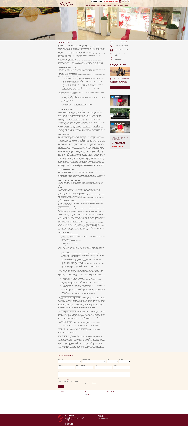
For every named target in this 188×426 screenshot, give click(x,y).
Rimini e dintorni (118, 5)
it (120, 1)
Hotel (88, 5)
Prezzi (103, 5)
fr (129, 1)
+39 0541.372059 (97, 1)
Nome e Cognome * (81, 365)
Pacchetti (109, 5)
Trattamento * (61, 365)
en (123, 1)
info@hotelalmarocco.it (111, 1)
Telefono (115, 365)
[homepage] (65, 5)
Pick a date (80, 361)
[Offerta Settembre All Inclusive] (120, 71)
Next (129, 71)
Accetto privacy (64, 379)
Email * (96, 365)
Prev (111, 71)
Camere (93, 5)
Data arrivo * (61, 359)
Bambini (121, 359)
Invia (61, 386)
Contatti (126, 5)
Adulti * (108, 359)
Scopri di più (120, 87)
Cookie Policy (100, 416)
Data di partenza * (86, 359)
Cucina (98, 5)
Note (59, 371)
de (126, 1)
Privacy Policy (100, 415)
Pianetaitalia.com (104, 418)
